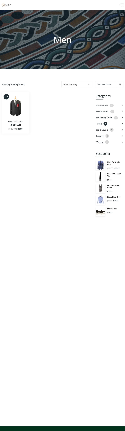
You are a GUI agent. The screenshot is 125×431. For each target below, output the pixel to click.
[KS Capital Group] (6, 5)
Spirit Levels (104, 129)
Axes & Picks (13, 121)
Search (120, 84)
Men (21, 121)
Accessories (104, 105)
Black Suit (15, 124)
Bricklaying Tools (106, 117)
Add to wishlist (23, 102)
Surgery (102, 136)
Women (102, 142)
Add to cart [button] (23, 97)
